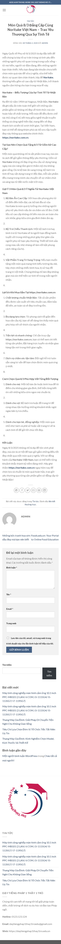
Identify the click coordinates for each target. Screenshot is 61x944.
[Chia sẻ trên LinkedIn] (44, 490)
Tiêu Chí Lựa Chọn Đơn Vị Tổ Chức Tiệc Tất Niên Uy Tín (28, 882)
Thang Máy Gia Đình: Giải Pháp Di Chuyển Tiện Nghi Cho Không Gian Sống (27, 872)
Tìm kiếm (7, 664)
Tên (8, 594)
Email (9, 609)
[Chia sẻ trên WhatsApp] (16, 490)
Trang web (11, 623)
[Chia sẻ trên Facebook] (22, 490)
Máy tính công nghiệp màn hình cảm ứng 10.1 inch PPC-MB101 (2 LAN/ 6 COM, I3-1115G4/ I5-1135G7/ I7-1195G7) (29, 696)
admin (45, 43)
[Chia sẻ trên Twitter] (27, 490)
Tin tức (30, 21)
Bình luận (11, 567)
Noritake (48, 77)
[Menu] (4, 10)
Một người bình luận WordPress (20, 755)
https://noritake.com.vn (15, 137)
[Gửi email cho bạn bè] (33, 490)
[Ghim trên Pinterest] (39, 490)
